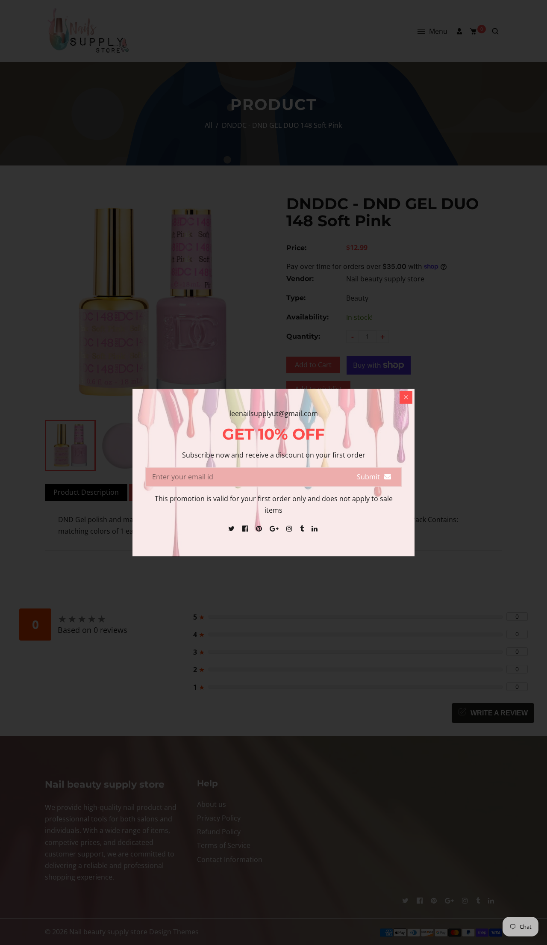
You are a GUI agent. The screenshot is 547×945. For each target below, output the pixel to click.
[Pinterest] (260, 528)
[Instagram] (290, 528)
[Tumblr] (303, 528)
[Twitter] (232, 528)
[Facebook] (246, 528)
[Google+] (275, 528)
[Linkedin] (315, 528)
